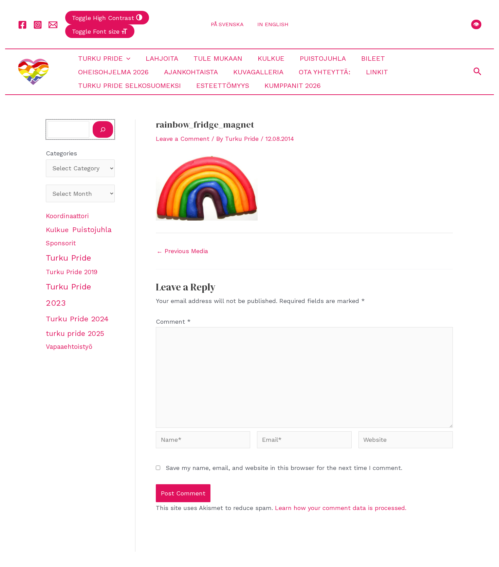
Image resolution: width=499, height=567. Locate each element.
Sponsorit (61, 243)
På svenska (227, 24)
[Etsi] (103, 129)
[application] (126, 58)
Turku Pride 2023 (68, 295)
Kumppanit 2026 (292, 85)
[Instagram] (37, 24)
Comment (173, 321)
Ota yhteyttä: (325, 72)
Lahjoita (162, 58)
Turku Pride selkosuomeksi (129, 85)
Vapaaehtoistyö (69, 347)
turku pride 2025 (75, 333)
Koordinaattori (67, 216)
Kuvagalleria (258, 72)
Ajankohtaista (191, 72)
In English (273, 24)
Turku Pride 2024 (77, 318)
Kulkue (271, 58)
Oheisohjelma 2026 (113, 72)
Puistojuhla (323, 58)
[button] (476, 24)
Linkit (377, 72)
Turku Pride (100, 58)
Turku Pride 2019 (71, 272)
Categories (61, 153)
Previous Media (182, 251)
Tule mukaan (217, 58)
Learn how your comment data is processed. (340, 507)
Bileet (373, 58)
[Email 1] (53, 24)
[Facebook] (22, 24)
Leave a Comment (182, 138)
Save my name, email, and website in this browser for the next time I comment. (284, 467)
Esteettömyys (222, 85)
